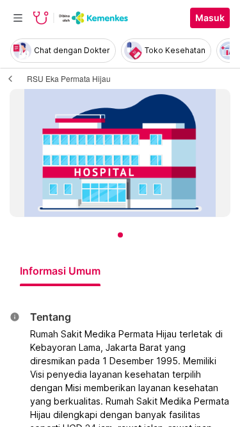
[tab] (60, 270)
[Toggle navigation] (18, 18)
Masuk (210, 18)
